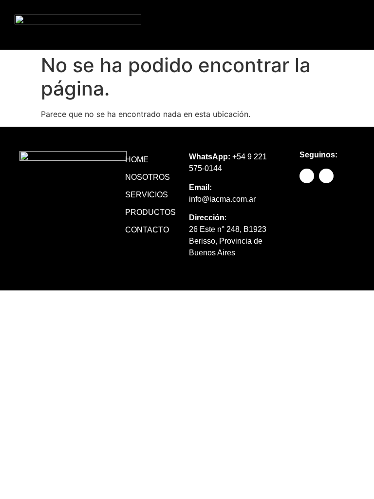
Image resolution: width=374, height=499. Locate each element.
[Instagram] (349, 25)
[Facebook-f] (327, 25)
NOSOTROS (147, 177)
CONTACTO (147, 230)
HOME (137, 159)
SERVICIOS (146, 195)
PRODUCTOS (147, 212)
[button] (287, 25)
